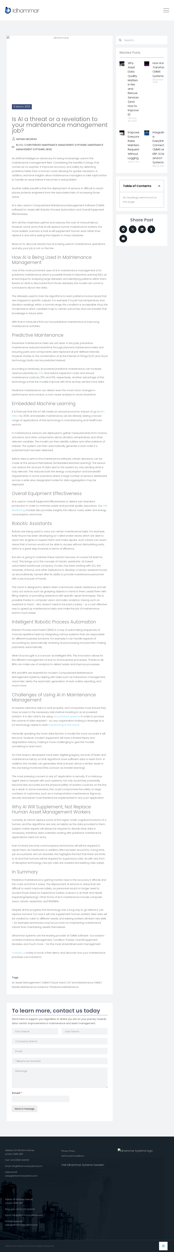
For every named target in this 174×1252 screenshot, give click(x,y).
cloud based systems (66, 716)
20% (40, 373)
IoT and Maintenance (80, 982)
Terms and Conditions (72, 1155)
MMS (98, 982)
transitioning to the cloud (63, 725)
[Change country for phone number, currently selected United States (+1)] (16, 1061)
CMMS (45, 982)
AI (13, 982)
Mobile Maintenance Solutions (30, 987)
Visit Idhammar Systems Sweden (82, 1165)
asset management (28, 982)
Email (17, 1093)
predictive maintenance (64, 987)
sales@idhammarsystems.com (21, 1175)
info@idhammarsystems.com (27, 1166)
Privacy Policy (68, 1150)
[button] (159, 186)
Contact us (18, 952)
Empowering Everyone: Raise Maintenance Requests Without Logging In (136, 145)
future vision (58, 982)
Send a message (24, 1108)
